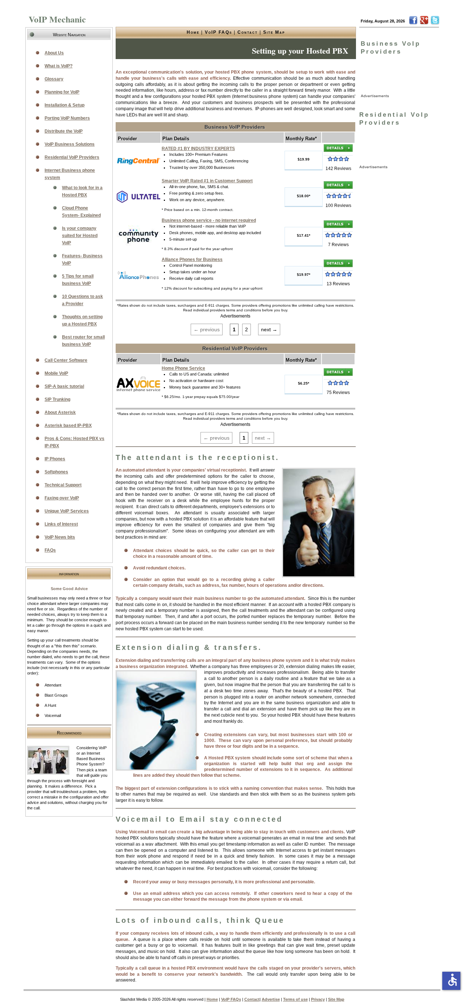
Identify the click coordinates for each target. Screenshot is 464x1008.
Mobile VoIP (56, 373)
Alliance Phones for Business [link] (192, 259)
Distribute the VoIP (64, 131)
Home (193, 32)
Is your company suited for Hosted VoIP (80, 235)
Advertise (271, 999)
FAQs (50, 550)
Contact (247, 32)
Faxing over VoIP (62, 498)
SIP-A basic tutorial (64, 386)
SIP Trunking (57, 399)
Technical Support (63, 485)
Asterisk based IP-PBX (68, 425)
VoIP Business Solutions (70, 144)
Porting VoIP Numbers (67, 118)
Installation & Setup (64, 105)
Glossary (54, 79)
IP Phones (55, 458)
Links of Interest (61, 524)
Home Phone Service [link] (183, 368)
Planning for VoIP (62, 92)
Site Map (274, 32)
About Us (54, 52)
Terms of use (295, 999)
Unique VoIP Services (67, 511)
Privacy (318, 999)
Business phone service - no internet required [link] (209, 220)
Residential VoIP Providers (72, 157)
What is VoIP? (58, 66)
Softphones (56, 471)
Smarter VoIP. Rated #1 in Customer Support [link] (207, 180)
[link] (138, 160)
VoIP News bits (60, 537)
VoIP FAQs (218, 32)
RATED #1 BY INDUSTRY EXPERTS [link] (198, 148)
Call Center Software (66, 360)
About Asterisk (60, 412)
